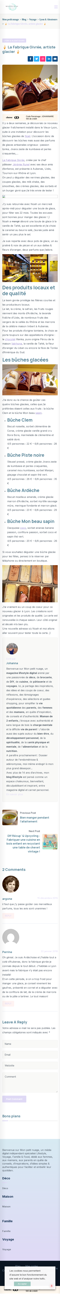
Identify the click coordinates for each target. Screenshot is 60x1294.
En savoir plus (14, 794)
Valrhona (16, 343)
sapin (39, 412)
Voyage (6, 1249)
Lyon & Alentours (14, 40)
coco (23, 527)
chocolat (10, 339)
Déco (5, 1188)
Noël (27, 136)
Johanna (12, 663)
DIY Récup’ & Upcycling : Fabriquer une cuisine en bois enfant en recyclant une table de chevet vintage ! (23, 843)
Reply (8, 915)
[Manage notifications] (51, 1285)
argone (7, 899)
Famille (6, 1231)
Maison (6, 1206)
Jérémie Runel (21, 164)
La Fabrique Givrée (13, 160)
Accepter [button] (22, 1284)
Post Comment (14, 1099)
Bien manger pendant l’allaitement (34, 819)
